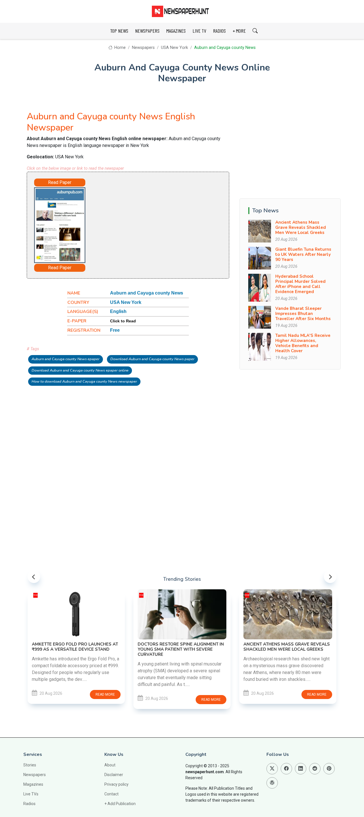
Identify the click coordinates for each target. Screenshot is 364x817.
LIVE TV (199, 31)
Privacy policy (116, 784)
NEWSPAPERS (147, 31)
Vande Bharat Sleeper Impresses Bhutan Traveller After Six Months (303, 314)
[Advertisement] (150, 222)
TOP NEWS (119, 31)
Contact (111, 794)
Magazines (33, 784)
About (109, 765)
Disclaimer (113, 775)
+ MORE (239, 31)
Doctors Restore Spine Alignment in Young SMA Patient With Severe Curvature (181, 649)
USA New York (174, 47)
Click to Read (123, 321)
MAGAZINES (176, 31)
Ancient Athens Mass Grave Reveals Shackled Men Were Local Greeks (300, 227)
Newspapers (143, 47)
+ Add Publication (120, 804)
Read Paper (59, 182)
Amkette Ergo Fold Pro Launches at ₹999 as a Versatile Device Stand (75, 647)
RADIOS (219, 31)
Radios (29, 804)
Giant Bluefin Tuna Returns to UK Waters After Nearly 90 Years (303, 254)
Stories (29, 765)
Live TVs (30, 794)
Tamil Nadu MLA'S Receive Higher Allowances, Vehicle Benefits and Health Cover (302, 343)
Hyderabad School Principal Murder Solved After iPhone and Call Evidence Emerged (300, 284)
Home (119, 47)
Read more (105, 694)
